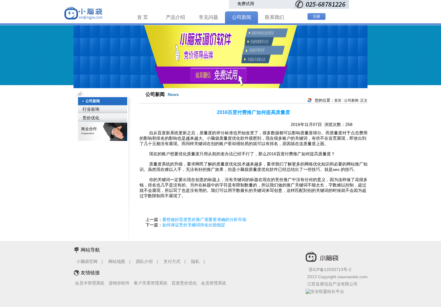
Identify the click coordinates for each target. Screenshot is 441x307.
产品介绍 (175, 17)
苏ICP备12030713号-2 (330, 269)
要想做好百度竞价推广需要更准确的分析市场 (204, 219)
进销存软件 (119, 283)
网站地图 (116, 261)
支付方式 (172, 261)
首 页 (142, 17)
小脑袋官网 (87, 261)
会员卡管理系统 (89, 283)
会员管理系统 (213, 283)
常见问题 (208, 17)
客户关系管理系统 (150, 283)
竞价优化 (90, 117)
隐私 (196, 261)
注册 (316, 16)
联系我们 (274, 17)
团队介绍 (144, 261)
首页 (337, 100)
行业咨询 (90, 109)
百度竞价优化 (184, 283)
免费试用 (245, 3)
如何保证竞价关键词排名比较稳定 (193, 224)
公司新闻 (241, 17)
